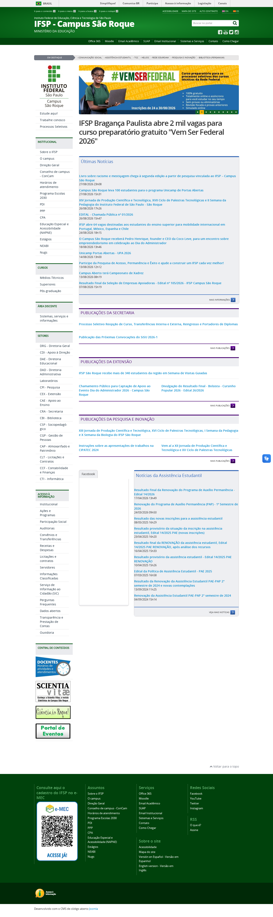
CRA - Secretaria (51, 411)
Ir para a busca (87, 11)
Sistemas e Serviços (192, 41)
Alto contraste (209, 11)
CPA (42, 217)
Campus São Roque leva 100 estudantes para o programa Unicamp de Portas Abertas (141, 190)
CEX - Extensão (50, 394)
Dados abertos (50, 611)
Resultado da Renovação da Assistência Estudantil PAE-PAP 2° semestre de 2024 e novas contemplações (179, 583)
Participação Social (53, 522)
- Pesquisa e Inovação (183, 57)
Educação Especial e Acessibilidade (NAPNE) (54, 228)
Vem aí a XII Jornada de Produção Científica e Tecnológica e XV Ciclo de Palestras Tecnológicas (196, 448)
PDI (42, 204)
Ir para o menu (66, 11)
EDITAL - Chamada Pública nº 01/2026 (106, 214)
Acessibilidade (170, 11)
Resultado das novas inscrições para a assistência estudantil (178, 518)
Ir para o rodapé (108, 11)
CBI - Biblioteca (50, 418)
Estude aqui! (49, 113)
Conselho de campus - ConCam (107, 808)
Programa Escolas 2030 (102, 818)
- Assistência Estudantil (117, 57)
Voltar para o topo (225, 766)
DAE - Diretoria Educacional (50, 361)
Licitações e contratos (48, 558)
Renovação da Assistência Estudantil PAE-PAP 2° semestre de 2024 (182, 595)
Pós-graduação (50, 291)
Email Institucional (165, 41)
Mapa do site (189, 11)
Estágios (46, 239)
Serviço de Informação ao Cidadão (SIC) (50, 589)
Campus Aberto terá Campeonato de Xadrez (111, 273)
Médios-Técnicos (52, 278)
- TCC (135, 57)
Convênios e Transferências (50, 537)
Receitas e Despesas (47, 548)
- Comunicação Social (89, 57)
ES (238, 11)
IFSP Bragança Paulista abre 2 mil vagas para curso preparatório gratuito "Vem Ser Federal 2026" (151, 132)
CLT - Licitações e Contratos (52, 459)
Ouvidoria (47, 632)
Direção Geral (49, 165)
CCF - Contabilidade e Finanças (54, 470)
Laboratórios (49, 381)
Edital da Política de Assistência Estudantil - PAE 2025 (173, 571)
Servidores (47, 567)
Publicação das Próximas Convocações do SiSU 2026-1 (118, 337)
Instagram (196, 808)
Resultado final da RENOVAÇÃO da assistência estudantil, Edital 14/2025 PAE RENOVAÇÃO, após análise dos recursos (180, 545)
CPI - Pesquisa (50, 387)
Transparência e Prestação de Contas (51, 621)
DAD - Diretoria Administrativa (50, 372)
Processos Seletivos (53, 127)
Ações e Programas (47, 513)
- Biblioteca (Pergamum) (210, 57)
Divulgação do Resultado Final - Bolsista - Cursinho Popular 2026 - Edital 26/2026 (198, 388)
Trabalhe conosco (52, 120)
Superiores (47, 284)
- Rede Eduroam (160, 57)
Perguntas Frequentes (48, 602)
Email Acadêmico (128, 41)
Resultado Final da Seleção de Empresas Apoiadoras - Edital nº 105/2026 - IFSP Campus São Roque (150, 283)
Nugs (43, 252)
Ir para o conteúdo (44, 11)
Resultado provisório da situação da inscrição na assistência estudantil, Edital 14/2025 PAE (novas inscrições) (178, 530)
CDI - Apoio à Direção (55, 352)
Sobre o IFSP (48, 152)
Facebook (88, 474)
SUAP (146, 41)
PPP (42, 211)
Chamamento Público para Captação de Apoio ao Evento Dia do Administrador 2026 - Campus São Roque (115, 390)
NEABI (44, 246)
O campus (47, 158)
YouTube (195, 798)
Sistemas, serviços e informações (54, 318)
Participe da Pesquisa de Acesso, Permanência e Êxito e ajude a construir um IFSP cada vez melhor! (151, 263)
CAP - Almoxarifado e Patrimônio (55, 448)
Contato (213, 41)
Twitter (194, 803)
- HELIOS (144, 57)
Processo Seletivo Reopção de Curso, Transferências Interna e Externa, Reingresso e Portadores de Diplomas (158, 324)
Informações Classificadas (49, 576)
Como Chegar (230, 41)
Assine (194, 830)
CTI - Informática (52, 479)
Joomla (93, 909)
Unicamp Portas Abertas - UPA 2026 (105, 253)
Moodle (109, 41)
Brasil (47, 3)
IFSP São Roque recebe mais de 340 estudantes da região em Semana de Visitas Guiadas (143, 373)
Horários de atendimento (49, 185)
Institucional (49, 504)
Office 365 (94, 41)
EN (226, 11)
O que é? (195, 825)
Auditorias (47, 528)
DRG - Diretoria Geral (55, 346)
